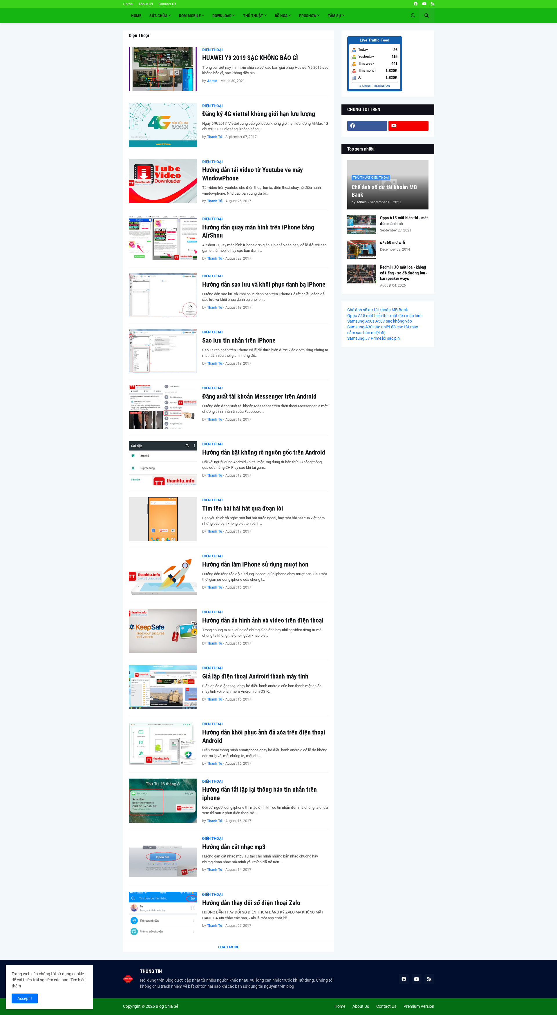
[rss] (432, 4)
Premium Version (419, 1006)
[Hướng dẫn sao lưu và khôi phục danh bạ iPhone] (163, 295)
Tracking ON (381, 85)
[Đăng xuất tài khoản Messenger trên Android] (163, 407)
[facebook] (415, 4)
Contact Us (167, 4)
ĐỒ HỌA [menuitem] (281, 15)
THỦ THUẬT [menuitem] (253, 15)
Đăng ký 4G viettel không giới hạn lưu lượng (258, 113)
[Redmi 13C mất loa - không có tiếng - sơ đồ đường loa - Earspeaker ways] (361, 274)
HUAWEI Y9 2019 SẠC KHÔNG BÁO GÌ (250, 57)
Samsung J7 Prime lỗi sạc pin (373, 338)
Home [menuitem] (136, 15)
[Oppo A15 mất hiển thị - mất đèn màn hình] (361, 224)
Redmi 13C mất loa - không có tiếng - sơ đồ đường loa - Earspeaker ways (403, 273)
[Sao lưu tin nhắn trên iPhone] (163, 351)
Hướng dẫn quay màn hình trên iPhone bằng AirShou (258, 231)
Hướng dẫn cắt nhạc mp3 (233, 847)
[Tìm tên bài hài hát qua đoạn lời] (163, 519)
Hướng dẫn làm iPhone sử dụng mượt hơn (255, 564)
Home (128, 4)
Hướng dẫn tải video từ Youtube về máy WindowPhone (252, 174)
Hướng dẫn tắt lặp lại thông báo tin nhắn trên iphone (259, 793)
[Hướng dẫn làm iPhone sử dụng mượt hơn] (163, 575)
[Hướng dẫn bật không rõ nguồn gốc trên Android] (163, 463)
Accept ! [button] (24, 998)
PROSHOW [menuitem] (307, 15)
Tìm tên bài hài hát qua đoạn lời (242, 508)
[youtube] (424, 4)
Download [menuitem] (222, 15)
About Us (145, 4)
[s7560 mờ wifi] (361, 249)
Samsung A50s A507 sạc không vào (379, 321)
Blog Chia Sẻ (167, 1006)
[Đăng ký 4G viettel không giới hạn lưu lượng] (163, 125)
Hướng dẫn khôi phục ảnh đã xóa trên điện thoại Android (263, 736)
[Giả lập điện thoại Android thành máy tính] (163, 687)
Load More (228, 947)
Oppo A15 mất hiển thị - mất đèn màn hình (404, 220)
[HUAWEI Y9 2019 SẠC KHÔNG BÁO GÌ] (163, 69)
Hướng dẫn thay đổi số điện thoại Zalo (251, 903)
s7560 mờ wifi (392, 242)
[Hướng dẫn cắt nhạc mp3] (163, 858)
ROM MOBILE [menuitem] (190, 15)
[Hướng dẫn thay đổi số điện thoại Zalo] (163, 914)
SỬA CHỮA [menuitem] (158, 15)
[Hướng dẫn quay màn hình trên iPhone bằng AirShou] (163, 238)
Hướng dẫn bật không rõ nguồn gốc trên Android (263, 452)
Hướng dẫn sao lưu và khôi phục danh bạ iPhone (263, 284)
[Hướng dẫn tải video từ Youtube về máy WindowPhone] (163, 181)
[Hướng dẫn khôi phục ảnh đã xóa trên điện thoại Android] (163, 743)
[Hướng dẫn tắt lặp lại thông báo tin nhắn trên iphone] (163, 801)
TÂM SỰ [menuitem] (334, 15)
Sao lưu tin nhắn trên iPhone (239, 340)
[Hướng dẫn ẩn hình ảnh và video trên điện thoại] (163, 631)
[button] (412, 15)
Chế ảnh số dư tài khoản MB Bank (384, 191)
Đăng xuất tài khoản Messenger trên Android (259, 396)
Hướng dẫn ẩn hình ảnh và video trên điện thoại (262, 620)
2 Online (365, 85)
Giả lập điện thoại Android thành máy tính (255, 676)
